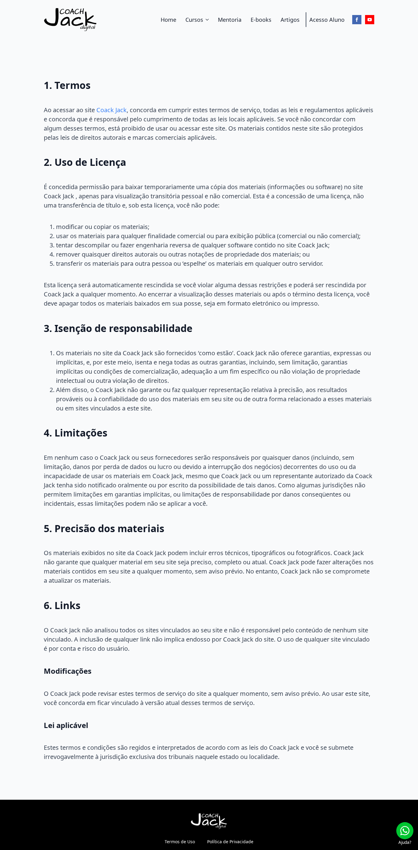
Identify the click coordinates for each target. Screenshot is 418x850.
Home (168, 19)
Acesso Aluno (327, 19)
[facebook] (356, 19)
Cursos (194, 19)
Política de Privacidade (230, 841)
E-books (261, 19)
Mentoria (229, 19)
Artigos (290, 19)
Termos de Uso (180, 841)
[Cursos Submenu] (207, 19)
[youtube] (369, 19)
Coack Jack (111, 110)
